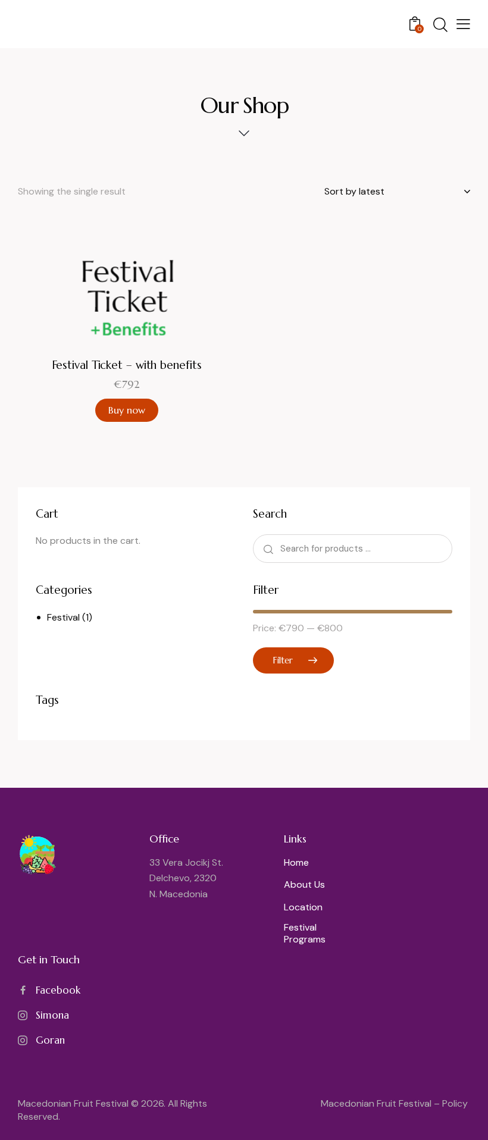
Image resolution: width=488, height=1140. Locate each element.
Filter (283, 660)
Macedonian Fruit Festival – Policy (395, 1103)
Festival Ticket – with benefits (127, 365)
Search (267, 548)
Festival (63, 617)
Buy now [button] (126, 410)
